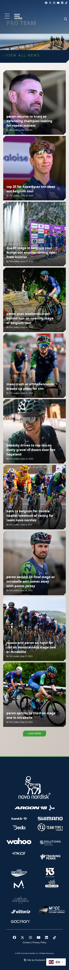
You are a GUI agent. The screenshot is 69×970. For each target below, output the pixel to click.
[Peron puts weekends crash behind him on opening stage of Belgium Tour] (34, 300)
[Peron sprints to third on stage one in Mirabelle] (34, 694)
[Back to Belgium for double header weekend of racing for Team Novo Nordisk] (34, 497)
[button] (7, 16)
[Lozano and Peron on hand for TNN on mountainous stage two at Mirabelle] (34, 628)
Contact (26, 942)
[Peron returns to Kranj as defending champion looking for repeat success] (34, 102)
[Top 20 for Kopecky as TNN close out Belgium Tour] (34, 168)
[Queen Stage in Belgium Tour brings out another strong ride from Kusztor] (34, 234)
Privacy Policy (39, 942)
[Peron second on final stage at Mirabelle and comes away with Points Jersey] (34, 563)
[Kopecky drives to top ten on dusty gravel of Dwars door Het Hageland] (34, 431)
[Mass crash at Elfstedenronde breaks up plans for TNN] (34, 365)
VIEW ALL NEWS (23, 55)
